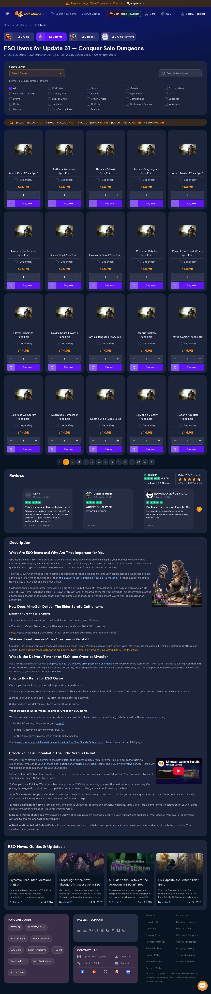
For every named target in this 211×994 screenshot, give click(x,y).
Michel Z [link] (17, 902)
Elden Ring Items (37, 950)
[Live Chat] (202, 986)
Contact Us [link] (86, 950)
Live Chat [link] (126, 956)
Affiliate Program (185, 961)
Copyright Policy (185, 948)
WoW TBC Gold (36, 927)
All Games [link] (22, 25)
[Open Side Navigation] (8, 13)
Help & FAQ (152, 922)
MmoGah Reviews (186, 922)
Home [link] (7, 25)
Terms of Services (186, 955)
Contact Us (182, 915)
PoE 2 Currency (41, 938)
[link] (19, 14)
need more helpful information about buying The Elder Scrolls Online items (60, 742)
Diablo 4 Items (18, 961)
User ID (60, 723)
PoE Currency (18, 938)
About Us (151, 915)
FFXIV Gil (15, 927)
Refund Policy (153, 948)
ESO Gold (16, 950)
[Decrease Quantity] (11, 195)
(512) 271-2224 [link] (91, 963)
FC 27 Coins (17, 972)
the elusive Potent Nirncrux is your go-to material (88, 577)
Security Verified (154, 968)
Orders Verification (186, 941)
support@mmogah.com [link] (96, 956)
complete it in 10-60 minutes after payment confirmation (80, 663)
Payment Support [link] (90, 919)
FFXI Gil (58, 950)
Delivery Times (154, 935)
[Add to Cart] (11, 203)
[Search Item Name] (180, 73)
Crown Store (63, 591)
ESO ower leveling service (126, 763)
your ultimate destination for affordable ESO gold (67, 763)
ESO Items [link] (39, 25)
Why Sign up (152, 928)
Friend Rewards (154, 961)
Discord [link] (125, 963)
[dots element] (132, 462)
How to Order (183, 928)
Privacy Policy (153, 955)
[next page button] (152, 462)
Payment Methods (156, 941)
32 (138, 462)
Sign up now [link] (133, 3)
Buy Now (27, 203)
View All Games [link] (91, 13)
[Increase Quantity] (36, 195)
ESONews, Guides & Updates (35, 846)
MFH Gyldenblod (42, 961)
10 (125, 462)
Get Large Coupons (187, 935)
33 (145, 462)
